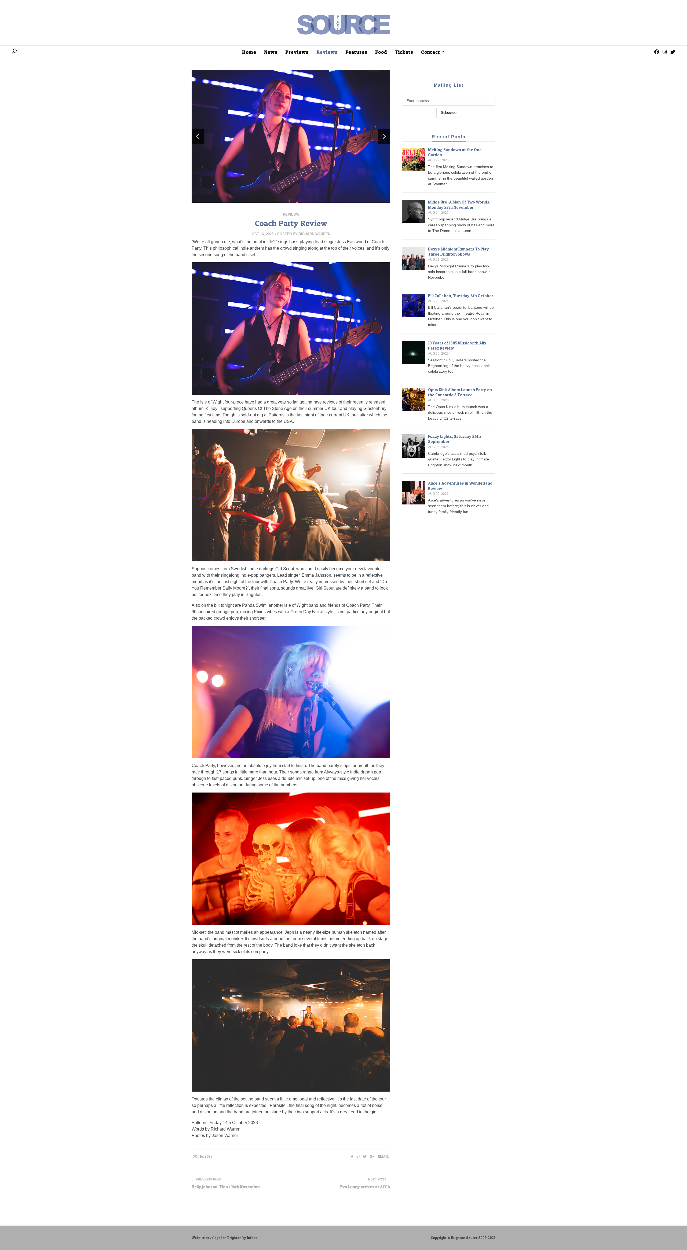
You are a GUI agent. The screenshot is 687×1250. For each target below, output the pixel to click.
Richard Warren (314, 234)
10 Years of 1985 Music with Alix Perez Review (457, 345)
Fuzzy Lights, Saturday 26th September (454, 439)
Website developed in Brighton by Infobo (225, 1238)
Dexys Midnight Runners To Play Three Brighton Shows (458, 251)
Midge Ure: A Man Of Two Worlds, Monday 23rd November (459, 204)
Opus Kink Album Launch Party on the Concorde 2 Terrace (460, 392)
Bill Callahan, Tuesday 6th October (460, 295)
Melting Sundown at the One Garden (455, 152)
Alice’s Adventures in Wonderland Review (460, 486)
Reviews (291, 214)
